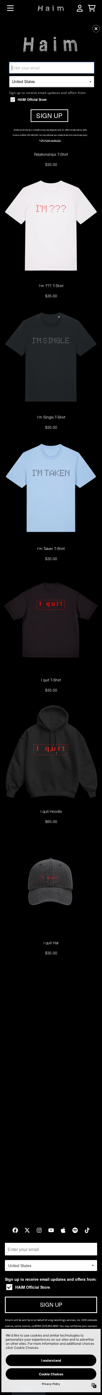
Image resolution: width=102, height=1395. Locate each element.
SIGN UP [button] (49, 115)
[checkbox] (52, 99)
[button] (96, 28)
